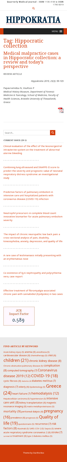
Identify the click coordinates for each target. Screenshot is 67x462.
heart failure (21, 393)
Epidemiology (37, 386)
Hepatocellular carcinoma (16, 398)
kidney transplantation (32, 402)
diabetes (26, 381)
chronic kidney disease (45, 361)
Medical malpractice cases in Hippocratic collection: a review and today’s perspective (32, 60)
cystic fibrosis (12, 380)
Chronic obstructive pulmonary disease (23, 365)
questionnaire (26, 424)
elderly (24, 386)
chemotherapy (39, 355)
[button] (55, 31)
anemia (30, 351)
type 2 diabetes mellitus (39, 436)
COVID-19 (44, 375)
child (52, 355)
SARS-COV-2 (36, 428)
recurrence (43, 424)
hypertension (38, 398)
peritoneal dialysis (32, 411)
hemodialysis (45, 393)
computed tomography (22, 370)
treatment (19, 435)
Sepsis (49, 428)
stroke (56, 432)
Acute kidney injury (13, 352)
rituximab (23, 428)
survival (7, 436)
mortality (12, 411)
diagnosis (10, 386)
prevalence (18, 417)
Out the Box (38, 452)
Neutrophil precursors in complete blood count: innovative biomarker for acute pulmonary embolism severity (32, 216)
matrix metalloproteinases (40, 406)
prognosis (32, 417)
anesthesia (43, 352)
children (16, 360)
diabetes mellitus (44, 380)
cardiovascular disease (16, 355)
